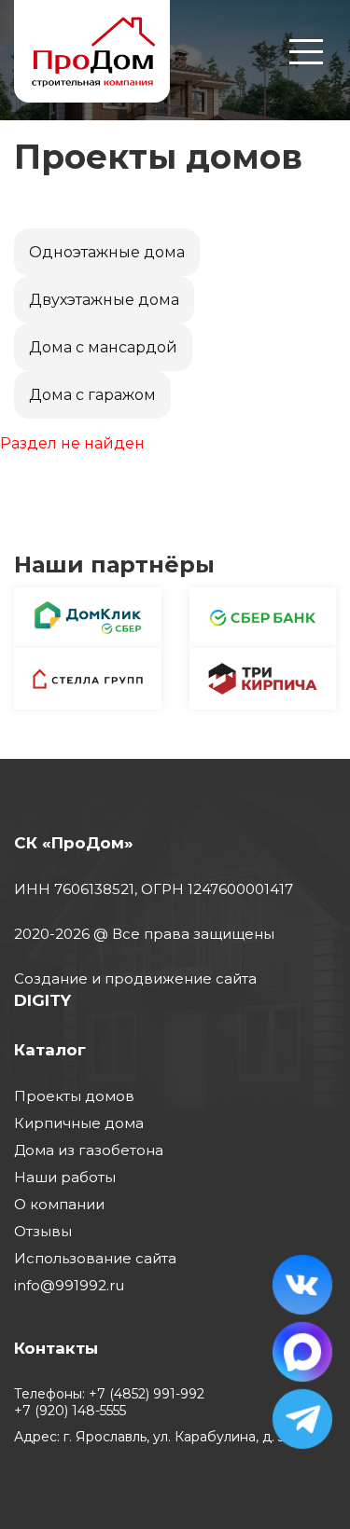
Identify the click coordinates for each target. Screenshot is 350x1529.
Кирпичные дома (79, 1123)
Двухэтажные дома (104, 300)
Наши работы (65, 1177)
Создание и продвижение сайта (135, 978)
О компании (59, 1204)
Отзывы (43, 1231)
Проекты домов (74, 1096)
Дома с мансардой (103, 347)
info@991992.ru (69, 1285)
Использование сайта (95, 1258)
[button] (306, 63)
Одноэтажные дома (107, 252)
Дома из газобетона (88, 1150)
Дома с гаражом (92, 395)
